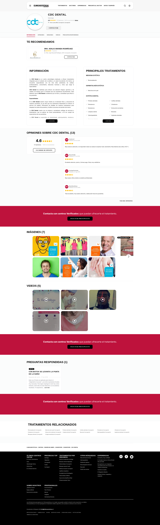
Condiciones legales (66, 512)
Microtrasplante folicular (86, 464)
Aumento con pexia (102, 469)
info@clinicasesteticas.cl (47, 509)
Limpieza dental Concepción (69, 432)
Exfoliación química (84, 462)
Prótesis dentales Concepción (70, 430)
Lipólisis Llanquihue (63, 471)
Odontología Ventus (31, 464)
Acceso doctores (48, 487)
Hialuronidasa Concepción (65, 464)
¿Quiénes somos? (31, 487)
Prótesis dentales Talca (64, 480)
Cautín (46, 464)
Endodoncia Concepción (33, 432)
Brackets (113, 111)
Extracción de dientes (117, 108)
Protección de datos (31, 512)
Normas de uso (41, 512)
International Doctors (49, 496)
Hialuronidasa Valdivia (64, 475)
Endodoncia (91, 108)
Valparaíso (46, 460)
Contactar (71, 57)
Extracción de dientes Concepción (53, 432)
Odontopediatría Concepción (104, 432)
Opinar (76, 20)
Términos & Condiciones (32, 514)
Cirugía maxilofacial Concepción (52, 434)
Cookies (48, 512)
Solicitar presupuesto (80, 218)
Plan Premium (47, 490)
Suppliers (46, 494)
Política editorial (77, 512)
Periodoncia (91, 104)
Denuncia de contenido (32, 492)
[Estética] (41, 6)
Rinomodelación (92, 80)
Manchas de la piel (93, 90)
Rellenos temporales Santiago (66, 459)
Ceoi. (28, 461)
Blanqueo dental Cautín (64, 466)
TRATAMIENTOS (62, 5)
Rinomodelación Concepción (34, 430)
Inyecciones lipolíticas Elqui (65, 478)
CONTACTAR (53, 28)
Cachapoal (47, 467)
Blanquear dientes (93, 119)
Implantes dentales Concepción (122, 432)
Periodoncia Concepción (103, 430)
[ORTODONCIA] (74, 246)
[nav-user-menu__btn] (129, 6)
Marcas (46, 492)
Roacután (82, 467)
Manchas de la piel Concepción (52, 430)
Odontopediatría (92, 115)
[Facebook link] (126, 457)
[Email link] (131, 457)
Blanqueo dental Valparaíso (65, 461)
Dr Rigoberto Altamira (103, 472)
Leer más (47, 387)
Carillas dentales (115, 100)
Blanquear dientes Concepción (35, 434)
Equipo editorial (30, 490)
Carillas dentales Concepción (87, 430)
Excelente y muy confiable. (104, 457)
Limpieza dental (92, 111)
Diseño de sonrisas (84, 469)
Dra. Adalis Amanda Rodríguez (58, 49)
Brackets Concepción (85, 432)
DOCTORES (72, 5)
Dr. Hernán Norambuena (32, 459)
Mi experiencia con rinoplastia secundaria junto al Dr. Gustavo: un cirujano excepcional (106, 465)
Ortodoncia (114, 104)
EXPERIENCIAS (82, 5)
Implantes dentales (116, 115)
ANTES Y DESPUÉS (109, 5)
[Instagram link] (121, 457)
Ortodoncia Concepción (120, 430)
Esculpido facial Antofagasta (66, 473)
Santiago (46, 457)
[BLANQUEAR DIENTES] (130, 246)
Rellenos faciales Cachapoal (66, 468)
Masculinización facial (85, 457)
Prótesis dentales (92, 100)
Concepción (47, 462)
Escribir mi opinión (44, 150)
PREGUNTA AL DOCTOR (95, 5)
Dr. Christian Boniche (31, 468)
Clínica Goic (29, 466)
